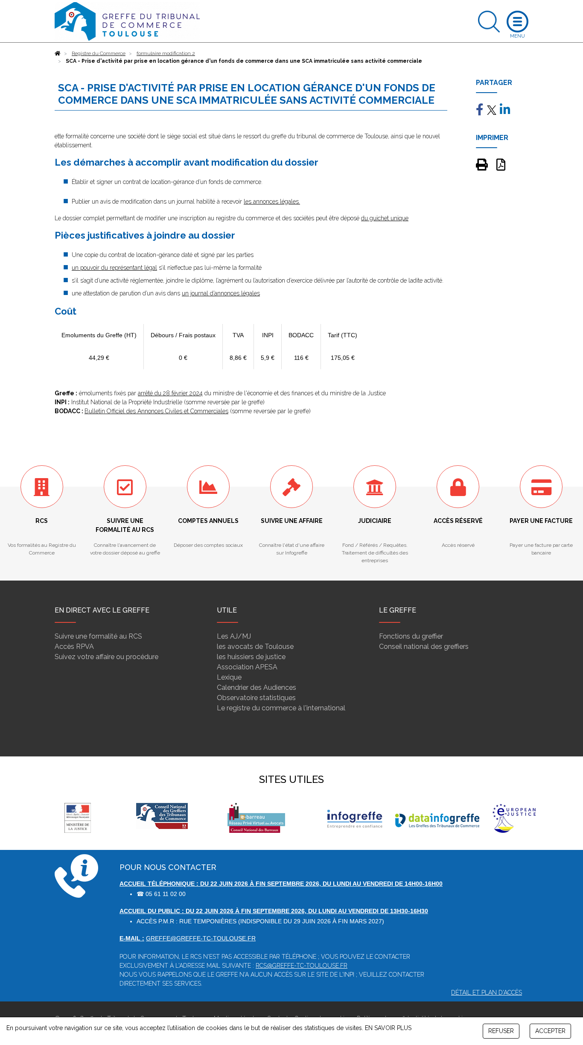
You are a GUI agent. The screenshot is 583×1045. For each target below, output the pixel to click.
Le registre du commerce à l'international (281, 708)
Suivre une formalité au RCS (98, 636)
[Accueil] (58, 53)
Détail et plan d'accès (486, 992)
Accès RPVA (74, 646)
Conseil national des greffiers (424, 646)
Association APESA (247, 667)
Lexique (229, 677)
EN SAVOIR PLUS (388, 1028)
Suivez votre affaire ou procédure (106, 657)
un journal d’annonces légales (221, 293)
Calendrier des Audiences (256, 687)
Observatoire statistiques (256, 698)
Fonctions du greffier (411, 636)
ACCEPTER (550, 1030)
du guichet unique (384, 218)
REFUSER (501, 1030)
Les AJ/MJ (234, 636)
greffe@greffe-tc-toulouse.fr (201, 938)
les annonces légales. (272, 201)
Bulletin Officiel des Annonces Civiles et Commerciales (156, 411)
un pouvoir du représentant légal (114, 267)
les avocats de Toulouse (255, 646)
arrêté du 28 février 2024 (170, 393)
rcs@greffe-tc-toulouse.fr (301, 965)
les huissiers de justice (251, 657)
